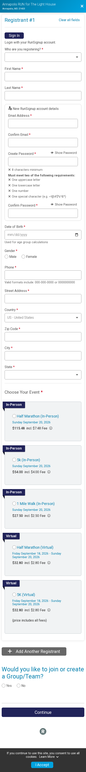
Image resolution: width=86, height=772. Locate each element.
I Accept (42, 765)
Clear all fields (69, 20)
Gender (11, 251)
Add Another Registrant (37, 651)
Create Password (22, 154)
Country (11, 310)
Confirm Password (23, 205)
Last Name (14, 88)
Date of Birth (15, 227)
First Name (14, 69)
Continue (43, 712)
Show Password (65, 153)
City (9, 348)
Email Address (20, 116)
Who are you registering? (24, 49)
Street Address (17, 291)
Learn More (47, 757)
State (10, 367)
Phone (10, 267)
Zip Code (12, 329)
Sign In (14, 35)
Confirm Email (19, 135)
